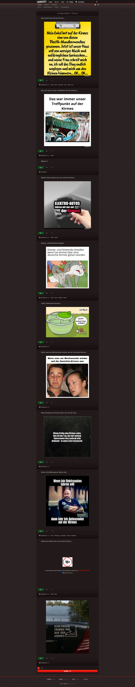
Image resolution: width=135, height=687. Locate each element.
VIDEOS (56, 7)
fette (56, 594)
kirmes (56, 84)
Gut (41, 80)
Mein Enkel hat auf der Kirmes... (53, 18)
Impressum (66, 683)
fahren (52, 237)
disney (52, 297)
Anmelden (40, 4)
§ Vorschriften (54, 4)
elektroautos (57, 535)
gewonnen (61, 84)
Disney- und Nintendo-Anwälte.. (53, 243)
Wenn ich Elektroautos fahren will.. (54, 472)
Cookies (61, 683)
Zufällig (71, 2)
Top (57, 2)
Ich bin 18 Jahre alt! (84, 570)
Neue (62, 2)
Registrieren (46, 4)
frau (72, 84)
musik (69, 84)
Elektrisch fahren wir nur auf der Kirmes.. (56, 541)
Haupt (50, 2)
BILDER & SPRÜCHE (48, 7)
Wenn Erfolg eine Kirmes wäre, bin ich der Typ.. (59, 413)
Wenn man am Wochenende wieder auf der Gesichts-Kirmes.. (64, 352)
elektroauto (73, 535)
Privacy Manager (72, 683)
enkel (52, 84)
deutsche (60, 297)
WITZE (39, 7)
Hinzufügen (81, 2)
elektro (68, 535)
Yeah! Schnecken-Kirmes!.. (51, 303)
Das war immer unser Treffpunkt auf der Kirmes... (59, 90)
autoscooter (63, 535)
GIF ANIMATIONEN (65, 7)
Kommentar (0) (43, 84)
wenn (56, 297)
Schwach (47, 80)
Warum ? (44, 161)
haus (65, 84)
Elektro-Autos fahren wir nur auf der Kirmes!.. (58, 177)
